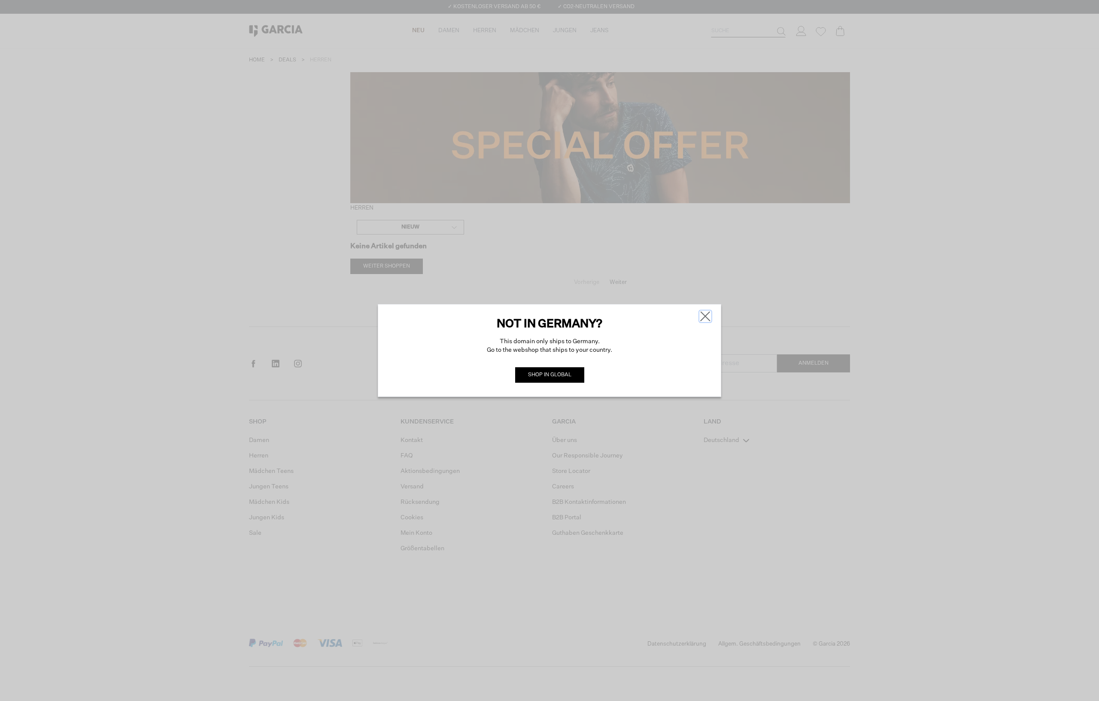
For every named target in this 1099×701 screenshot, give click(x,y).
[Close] (705, 316)
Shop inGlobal (549, 375)
